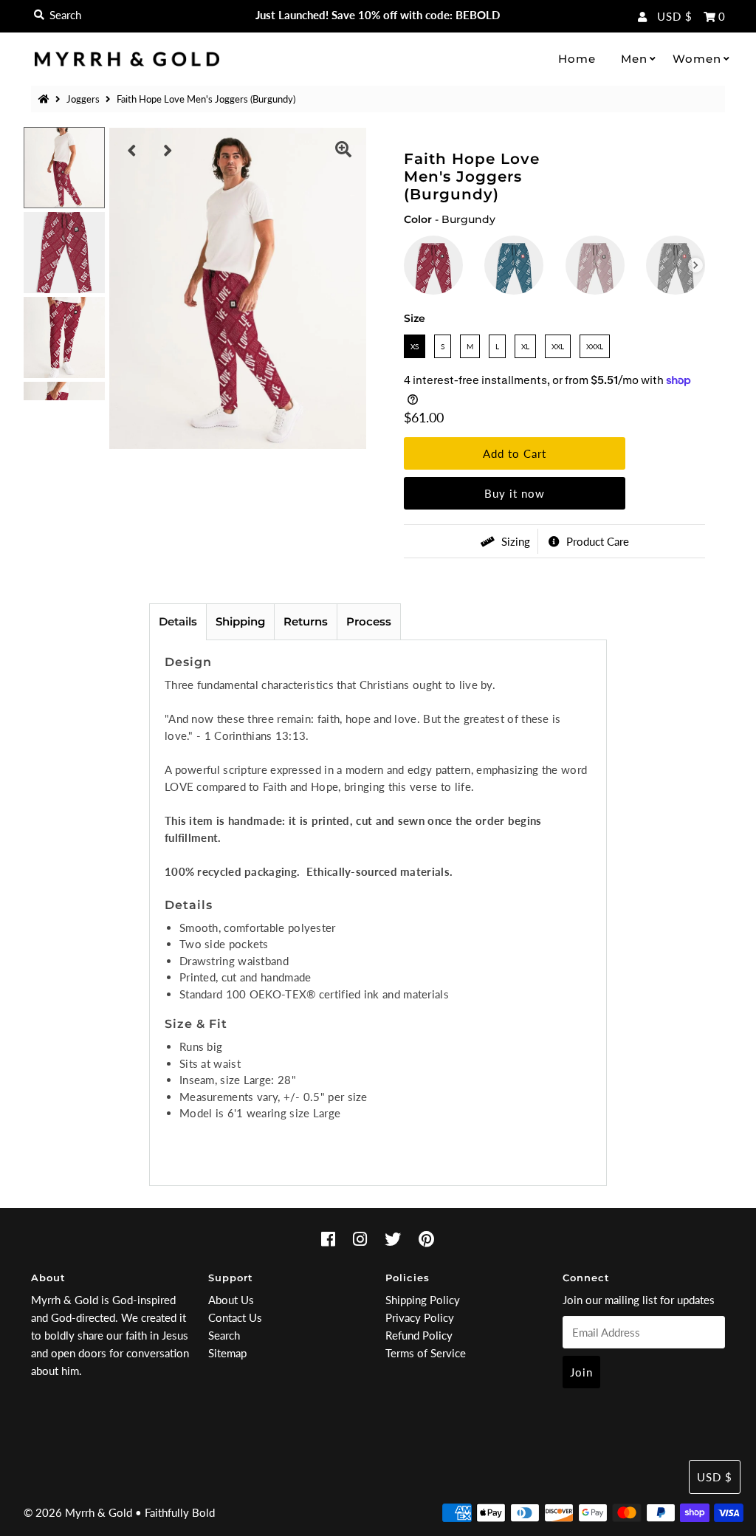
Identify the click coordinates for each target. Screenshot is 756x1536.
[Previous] (132, 150)
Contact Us (235, 1317)
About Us (231, 1299)
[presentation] (695, 265)
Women (697, 59)
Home (577, 59)
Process (368, 621)
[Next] (168, 150)
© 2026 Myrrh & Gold (78, 1512)
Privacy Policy (419, 1317)
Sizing (514, 541)
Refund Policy (419, 1335)
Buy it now (514, 493)
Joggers (83, 99)
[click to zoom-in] (343, 150)
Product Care (596, 541)
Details (178, 621)
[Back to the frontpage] (45, 99)
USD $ (675, 16)
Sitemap (227, 1353)
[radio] (433, 265)
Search (224, 1335)
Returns (306, 621)
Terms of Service (425, 1353)
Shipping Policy (422, 1299)
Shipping (240, 621)
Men (634, 59)
